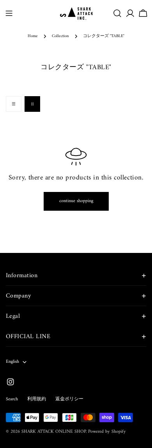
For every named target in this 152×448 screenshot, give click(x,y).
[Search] (117, 13)
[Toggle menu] (9, 13)
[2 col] (32, 104)
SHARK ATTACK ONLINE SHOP (53, 432)
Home (33, 36)
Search (12, 399)
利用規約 (36, 399)
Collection (60, 36)
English (12, 362)
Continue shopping (76, 201)
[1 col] (13, 104)
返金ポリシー (69, 399)
